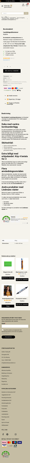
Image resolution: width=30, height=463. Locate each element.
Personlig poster (5, 417)
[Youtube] (11, 434)
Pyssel (3, 419)
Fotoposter (4, 408)
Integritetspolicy (5, 376)
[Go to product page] (8, 264)
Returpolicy (4, 378)
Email (4, 323)
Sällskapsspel (5, 425)
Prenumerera (8, 337)
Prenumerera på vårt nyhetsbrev (12, 317)
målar (11, 177)
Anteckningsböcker (6, 403)
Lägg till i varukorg (12, 70)
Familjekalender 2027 (6, 400)
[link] (15, 219)
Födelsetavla (5, 411)
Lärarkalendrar (5, 414)
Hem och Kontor (22, 81)
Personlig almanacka (6, 397)
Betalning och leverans (7, 373)
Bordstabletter (16, 81)
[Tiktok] (19, 434)
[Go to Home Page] (2, 16)
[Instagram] (15, 434)
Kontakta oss (5, 384)
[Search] (26, 13)
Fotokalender (5, 405)
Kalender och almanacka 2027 (8, 392)
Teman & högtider (18, 83)
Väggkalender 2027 (6, 394)
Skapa (8, 306)
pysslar (8, 177)
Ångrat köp (4, 381)
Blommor (10, 81)
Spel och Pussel (5, 422)
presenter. (14, 179)
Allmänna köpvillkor (6, 370)
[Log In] (23, 6)
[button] (15, 454)
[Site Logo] (8, 6)
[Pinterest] (7, 434)
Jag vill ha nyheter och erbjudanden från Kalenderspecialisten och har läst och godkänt (12, 332)
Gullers (9, 85)
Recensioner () (6, 59)
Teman (12, 83)
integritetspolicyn (5, 333)
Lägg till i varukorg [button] (9, 277)
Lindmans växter (6, 83)
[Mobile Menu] (3, 6)
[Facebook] (3, 434)
